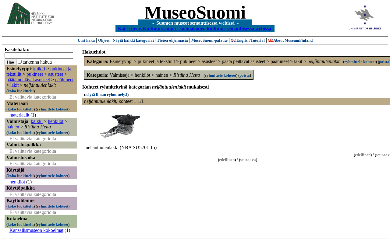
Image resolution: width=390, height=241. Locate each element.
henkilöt (55, 121)
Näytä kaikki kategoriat (134, 40)
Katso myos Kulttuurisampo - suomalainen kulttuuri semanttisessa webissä (194, 28)
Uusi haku (86, 40)
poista (384, 61)
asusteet (55, 74)
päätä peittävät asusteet (28, 79)
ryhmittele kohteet (52, 109)
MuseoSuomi (195, 12)
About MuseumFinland (293, 40)
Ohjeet (103, 40)
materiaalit (19, 114)
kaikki (39, 68)
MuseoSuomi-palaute (209, 40)
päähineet (64, 79)
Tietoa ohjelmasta (172, 40)
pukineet (35, 74)
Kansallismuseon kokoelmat (36, 230)
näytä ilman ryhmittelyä (106, 94)
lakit (14, 85)
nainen (12, 126)
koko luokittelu (21, 91)
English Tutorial (250, 40)
